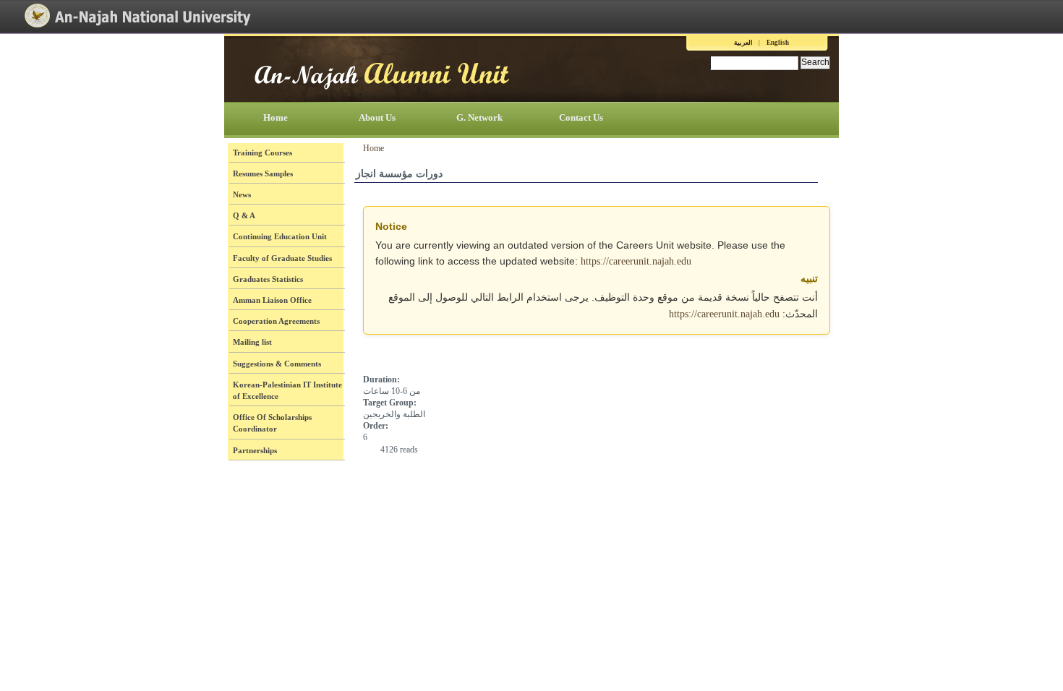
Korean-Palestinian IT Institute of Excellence (287, 390)
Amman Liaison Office (272, 300)
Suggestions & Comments (277, 363)
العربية (743, 42)
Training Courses (262, 152)
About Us (377, 117)
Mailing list (252, 342)
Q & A (244, 215)
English (778, 42)
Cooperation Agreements (276, 321)
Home (275, 117)
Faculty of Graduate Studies (282, 258)
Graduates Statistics (268, 279)
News (242, 194)
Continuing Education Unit (280, 236)
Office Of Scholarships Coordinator (272, 423)
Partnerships (255, 450)
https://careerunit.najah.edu (636, 261)
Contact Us (581, 117)
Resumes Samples (263, 173)
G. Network (479, 117)
